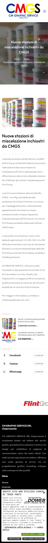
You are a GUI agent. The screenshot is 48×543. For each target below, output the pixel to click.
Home (17, 59)
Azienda (6, 487)
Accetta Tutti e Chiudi (33, 534)
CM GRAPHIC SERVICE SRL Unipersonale (17, 427)
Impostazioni (14, 539)
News (27, 59)
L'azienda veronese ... (28, 325)
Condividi (39, 355)
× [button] (44, 492)
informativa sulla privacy (18, 527)
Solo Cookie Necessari (33, 539)
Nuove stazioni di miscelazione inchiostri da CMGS (23, 141)
